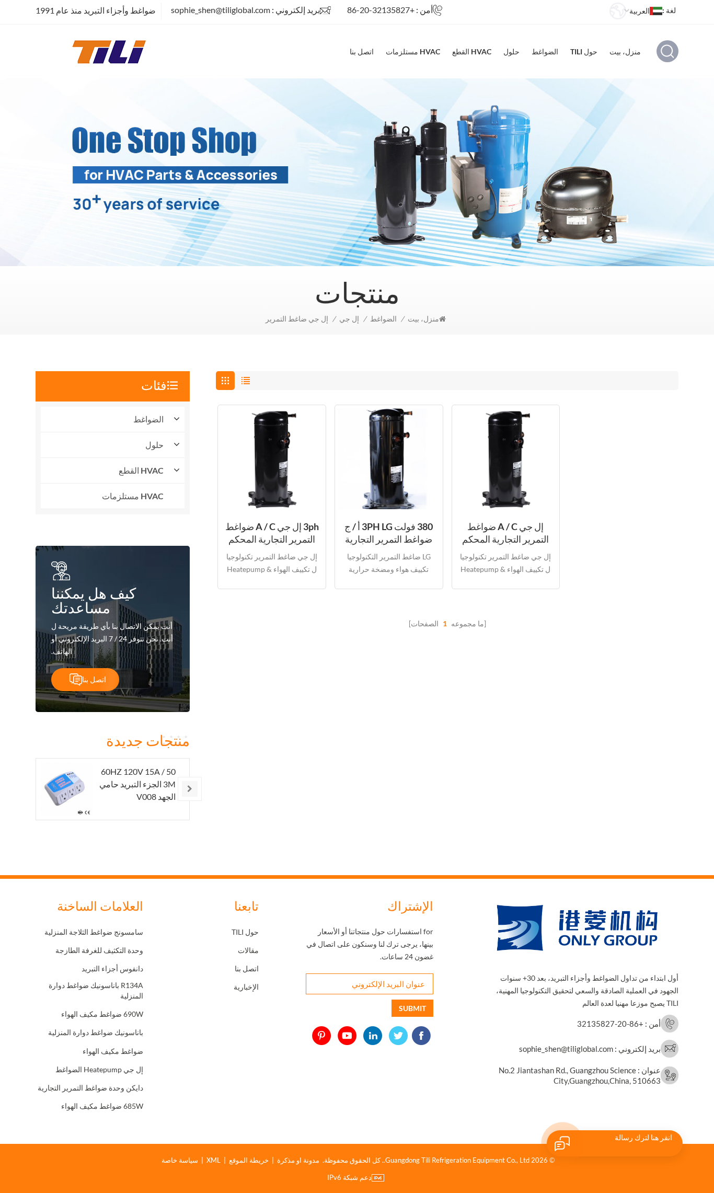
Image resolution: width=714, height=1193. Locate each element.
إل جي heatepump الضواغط (99, 1069)
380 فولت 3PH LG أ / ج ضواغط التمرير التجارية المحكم (388, 533)
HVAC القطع (471, 51)
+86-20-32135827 (380, 10)
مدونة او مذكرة (298, 1160)
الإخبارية (246, 986)
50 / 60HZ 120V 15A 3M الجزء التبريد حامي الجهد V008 (137, 783)
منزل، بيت (625, 51)
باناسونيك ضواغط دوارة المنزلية (95, 1032)
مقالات (248, 950)
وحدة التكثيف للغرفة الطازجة (99, 950)
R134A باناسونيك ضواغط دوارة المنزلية (96, 990)
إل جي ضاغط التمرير (297, 318)
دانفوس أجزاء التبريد (112, 968)
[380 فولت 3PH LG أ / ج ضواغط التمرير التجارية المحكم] (389, 459)
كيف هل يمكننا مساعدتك (93, 600)
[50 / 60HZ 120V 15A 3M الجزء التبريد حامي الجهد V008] (66, 789)
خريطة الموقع (249, 1160)
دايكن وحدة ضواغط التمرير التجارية (90, 1087)
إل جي (349, 318)
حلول (511, 51)
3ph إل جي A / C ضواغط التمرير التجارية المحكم (272, 533)
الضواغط (545, 51)
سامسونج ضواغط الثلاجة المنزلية (93, 931)
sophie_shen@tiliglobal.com (220, 10)
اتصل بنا (362, 51)
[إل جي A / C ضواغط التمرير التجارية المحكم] (506, 459)
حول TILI (583, 51)
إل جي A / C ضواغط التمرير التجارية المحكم (505, 533)
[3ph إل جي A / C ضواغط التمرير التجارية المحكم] (272, 459)
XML (213, 1160)
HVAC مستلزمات (413, 51)
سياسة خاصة (180, 1160)
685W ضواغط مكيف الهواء (102, 1106)
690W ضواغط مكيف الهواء (102, 1014)
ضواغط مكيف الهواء (113, 1051)
